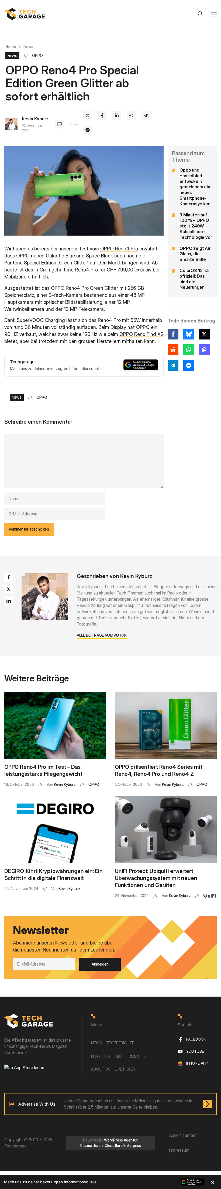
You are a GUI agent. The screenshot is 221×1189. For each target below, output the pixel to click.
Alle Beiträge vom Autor (102, 635)
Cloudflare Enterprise (123, 1145)
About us (100, 1069)
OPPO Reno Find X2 (141, 334)
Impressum (179, 1150)
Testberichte (120, 1043)
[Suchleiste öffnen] (200, 14)
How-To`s (100, 1056)
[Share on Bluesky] (188, 334)
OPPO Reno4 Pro (119, 249)
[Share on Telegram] (145, 115)
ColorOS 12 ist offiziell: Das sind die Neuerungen (194, 279)
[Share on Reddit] (173, 349)
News (28, 46)
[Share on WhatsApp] (131, 115)
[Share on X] (87, 115)
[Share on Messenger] (87, 130)
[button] (110, 1182)
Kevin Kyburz (35, 118)
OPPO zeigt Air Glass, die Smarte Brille (194, 254)
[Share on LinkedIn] (116, 115)
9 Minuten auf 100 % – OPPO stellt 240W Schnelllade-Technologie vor (195, 226)
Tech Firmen (126, 1056)
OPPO (37, 55)
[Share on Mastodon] (204, 349)
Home (10, 46)
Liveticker (125, 1069)
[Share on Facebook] (102, 115)
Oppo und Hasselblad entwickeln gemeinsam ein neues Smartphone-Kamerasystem (194, 186)
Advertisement (183, 1135)
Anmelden (100, 964)
